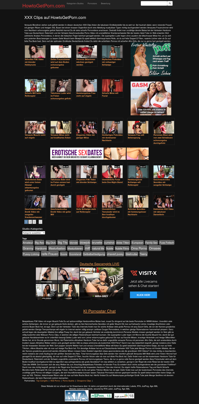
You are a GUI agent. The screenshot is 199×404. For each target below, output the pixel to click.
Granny (28, 248)
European (137, 242)
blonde (74, 242)
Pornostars (92, 3)
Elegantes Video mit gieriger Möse (85, 136)
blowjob (85, 242)
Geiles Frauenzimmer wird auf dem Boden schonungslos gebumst (60, 63)
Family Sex (151, 242)
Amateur (28, 242)
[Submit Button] (170, 3)
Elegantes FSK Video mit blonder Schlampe (86, 181)
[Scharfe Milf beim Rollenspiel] (35, 84)
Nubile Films (122, 248)
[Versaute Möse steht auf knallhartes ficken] (61, 126)
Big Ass (39, 242)
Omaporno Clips (84, 380)
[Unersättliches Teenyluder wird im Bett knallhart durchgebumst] (112, 200)
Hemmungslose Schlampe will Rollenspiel (135, 182)
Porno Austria (68, 380)
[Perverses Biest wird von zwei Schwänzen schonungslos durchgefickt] (164, 126)
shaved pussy (115, 254)
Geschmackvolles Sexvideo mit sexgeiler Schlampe (163, 182)
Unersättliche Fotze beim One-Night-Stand (112, 181)
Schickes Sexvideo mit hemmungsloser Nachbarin (137, 212)
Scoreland (75, 254)
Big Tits (63, 242)
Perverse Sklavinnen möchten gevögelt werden (85, 62)
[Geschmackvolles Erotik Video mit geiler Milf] (61, 200)
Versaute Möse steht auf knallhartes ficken (61, 136)
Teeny (143, 254)
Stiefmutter (132, 254)
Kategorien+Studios (75, 3)
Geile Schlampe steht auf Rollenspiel (86, 210)
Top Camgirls (42, 380)
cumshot (109, 242)
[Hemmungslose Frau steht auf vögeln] (86, 84)
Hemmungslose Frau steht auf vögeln (85, 94)
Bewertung (105, 3)
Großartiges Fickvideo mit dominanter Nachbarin (112, 138)
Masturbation (57, 248)
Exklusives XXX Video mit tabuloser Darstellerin (164, 212)
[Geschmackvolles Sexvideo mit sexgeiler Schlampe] (164, 170)
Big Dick (51, 242)
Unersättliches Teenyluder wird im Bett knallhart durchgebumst (111, 213)
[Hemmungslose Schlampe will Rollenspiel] (138, 170)
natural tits (98, 248)
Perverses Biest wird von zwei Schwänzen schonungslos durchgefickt (163, 139)
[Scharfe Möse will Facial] (112, 84)
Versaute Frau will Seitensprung (136, 136)
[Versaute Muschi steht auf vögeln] (35, 126)
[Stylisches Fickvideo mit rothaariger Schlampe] (112, 50)
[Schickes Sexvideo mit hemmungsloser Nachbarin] (138, 200)
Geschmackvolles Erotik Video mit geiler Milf (61, 212)
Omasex (155, 248)
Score (63, 254)
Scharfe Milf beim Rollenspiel (33, 94)
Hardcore (41, 248)
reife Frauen (49, 254)
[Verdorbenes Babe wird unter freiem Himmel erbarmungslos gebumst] (35, 170)
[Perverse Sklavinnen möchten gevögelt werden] (86, 50)
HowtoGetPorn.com (43, 5)
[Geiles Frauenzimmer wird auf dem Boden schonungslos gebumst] (61, 50)
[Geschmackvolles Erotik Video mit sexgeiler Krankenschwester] (35, 200)
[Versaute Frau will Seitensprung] (138, 126)
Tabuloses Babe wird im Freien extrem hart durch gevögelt (60, 182)
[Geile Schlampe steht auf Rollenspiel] (86, 200)
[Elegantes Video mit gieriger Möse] (86, 126)
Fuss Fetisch (167, 242)
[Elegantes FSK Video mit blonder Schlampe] (86, 170)
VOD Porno (55, 380)
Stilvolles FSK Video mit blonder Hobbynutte (34, 62)
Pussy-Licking (31, 254)
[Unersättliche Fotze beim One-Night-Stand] (112, 170)
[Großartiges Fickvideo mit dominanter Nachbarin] (112, 126)
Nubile (109, 248)
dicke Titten (123, 242)
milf (87, 248)
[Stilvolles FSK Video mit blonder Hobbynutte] (35, 50)
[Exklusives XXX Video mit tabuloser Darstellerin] (164, 200)
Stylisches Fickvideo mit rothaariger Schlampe (111, 62)
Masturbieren (75, 248)
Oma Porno (139, 248)
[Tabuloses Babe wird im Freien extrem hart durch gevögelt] (61, 170)
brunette (97, 242)
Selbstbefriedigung (94, 254)
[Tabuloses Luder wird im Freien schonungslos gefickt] (61, 84)
